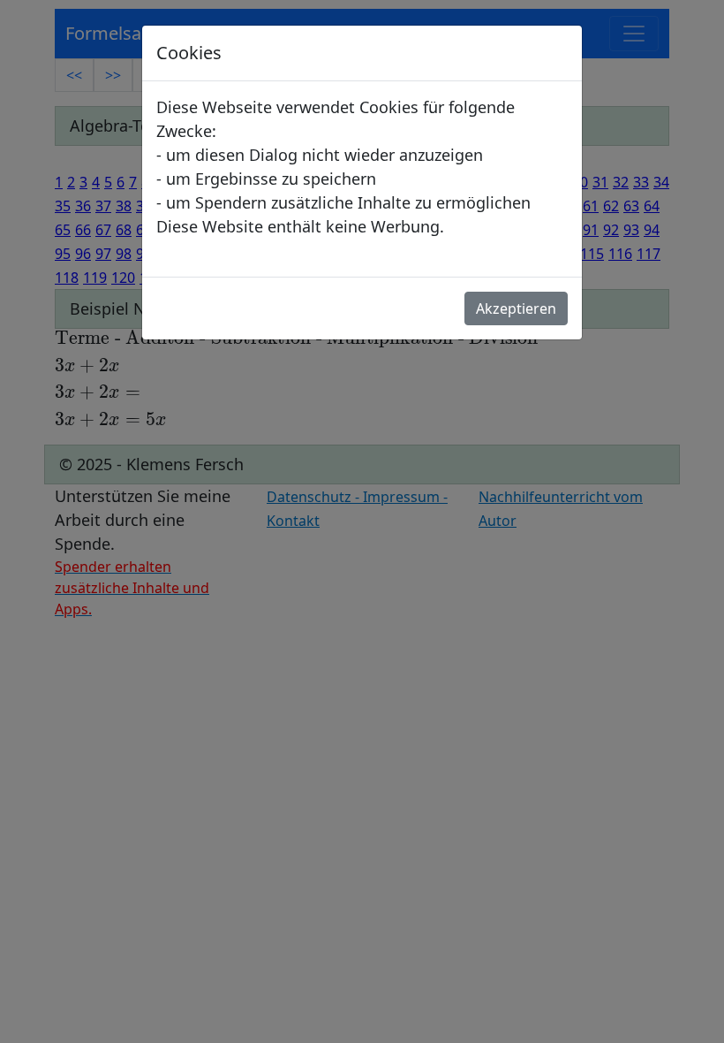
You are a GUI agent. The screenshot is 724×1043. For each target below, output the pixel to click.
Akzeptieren (516, 308)
